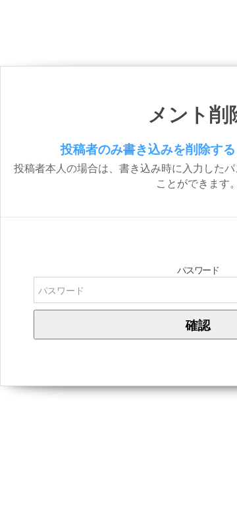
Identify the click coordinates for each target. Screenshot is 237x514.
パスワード (198, 270)
